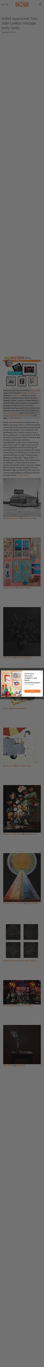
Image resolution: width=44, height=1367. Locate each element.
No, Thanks (32, 693)
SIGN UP (32, 691)
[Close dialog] (42, 672)
